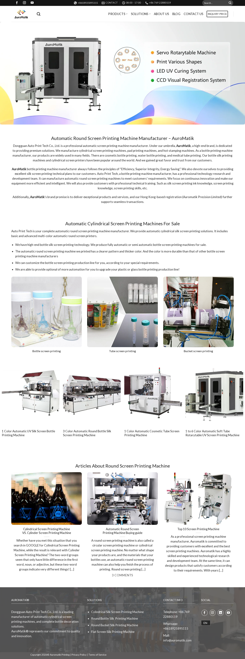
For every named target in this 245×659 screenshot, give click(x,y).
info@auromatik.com (177, 640)
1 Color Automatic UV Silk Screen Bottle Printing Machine (28, 433)
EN (205, 622)
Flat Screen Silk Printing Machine (113, 632)
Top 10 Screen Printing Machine (198, 529)
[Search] (38, 14)
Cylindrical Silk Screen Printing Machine (117, 612)
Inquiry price (217, 13)
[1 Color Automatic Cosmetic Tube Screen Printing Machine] (153, 392)
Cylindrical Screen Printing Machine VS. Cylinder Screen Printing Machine (46, 531)
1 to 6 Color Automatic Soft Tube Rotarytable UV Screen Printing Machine (212, 433)
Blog (176, 14)
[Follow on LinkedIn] (220, 613)
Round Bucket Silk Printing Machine (114, 625)
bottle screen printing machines (174, 245)
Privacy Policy (79, 654)
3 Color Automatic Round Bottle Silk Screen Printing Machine (87, 433)
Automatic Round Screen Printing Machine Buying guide (122, 531)
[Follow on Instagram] (212, 613)
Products (116, 14)
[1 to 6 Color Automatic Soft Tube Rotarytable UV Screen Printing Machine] (214, 392)
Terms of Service (97, 654)
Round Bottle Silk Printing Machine (114, 618)
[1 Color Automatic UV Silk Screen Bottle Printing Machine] (31, 392)
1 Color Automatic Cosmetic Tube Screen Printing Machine (151, 433)
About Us (161, 14)
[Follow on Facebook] (204, 613)
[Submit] (230, 3)
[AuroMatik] (21, 13)
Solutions (139, 14)
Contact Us (193, 14)
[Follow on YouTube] (228, 613)
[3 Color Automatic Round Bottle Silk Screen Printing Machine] (92, 392)
